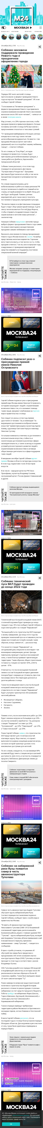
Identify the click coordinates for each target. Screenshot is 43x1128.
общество (13, 282)
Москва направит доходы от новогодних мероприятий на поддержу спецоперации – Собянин (25, 271)
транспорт (13, 789)
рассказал (24, 1018)
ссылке (29, 236)
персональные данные (20, 1115)
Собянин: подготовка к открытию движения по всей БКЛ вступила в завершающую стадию (22, 772)
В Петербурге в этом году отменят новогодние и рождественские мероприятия (22, 263)
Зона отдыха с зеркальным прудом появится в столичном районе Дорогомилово (23, 1039)
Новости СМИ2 (6, 316)
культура (12, 504)
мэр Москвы (5, 282)
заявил (22, 733)
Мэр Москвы (21, 46)
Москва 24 (21, 28)
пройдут (11, 993)
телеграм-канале (14, 117)
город (19, 282)
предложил (21, 222)
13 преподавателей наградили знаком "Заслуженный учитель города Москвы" (25, 494)
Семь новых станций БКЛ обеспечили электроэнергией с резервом (24, 778)
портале (36, 411)
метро (19, 789)
